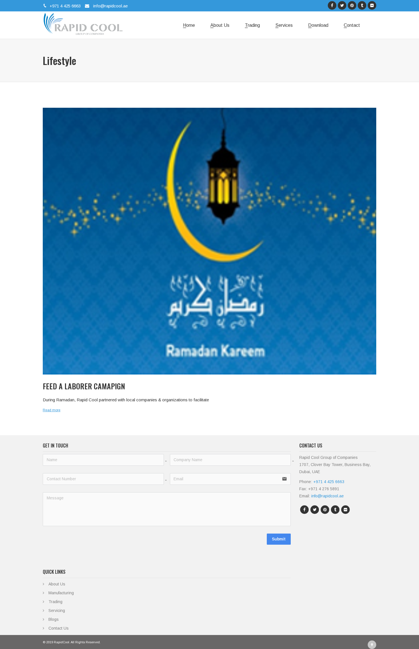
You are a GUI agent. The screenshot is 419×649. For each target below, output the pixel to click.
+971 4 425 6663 (64, 5)
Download (318, 25)
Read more (51, 410)
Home (189, 25)
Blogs (53, 619)
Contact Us (58, 628)
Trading (252, 25)
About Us (219, 25)
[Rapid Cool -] (82, 22)
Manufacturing (61, 593)
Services (284, 25)
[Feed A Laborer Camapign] (209, 241)
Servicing (56, 610)
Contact (352, 25)
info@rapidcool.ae (110, 5)
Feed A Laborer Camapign (84, 386)
